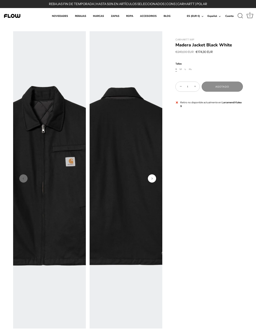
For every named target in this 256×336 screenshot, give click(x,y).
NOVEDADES (60, 16)
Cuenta (229, 16)
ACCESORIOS (148, 16)
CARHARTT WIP (184, 39)
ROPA (129, 16)
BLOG (167, 16)
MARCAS (98, 16)
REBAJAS (80, 16)
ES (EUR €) (193, 16)
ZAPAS (115, 16)
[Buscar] (240, 16)
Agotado (222, 86)
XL (190, 69)
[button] (23, 178)
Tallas (178, 63)
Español (212, 16)
